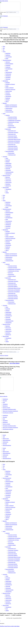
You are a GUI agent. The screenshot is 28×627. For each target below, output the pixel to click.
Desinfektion (7, 184)
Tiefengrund (7, 79)
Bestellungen (5, 405)
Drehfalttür (7, 82)
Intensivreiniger (8, 182)
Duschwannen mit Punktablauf (14, 141)
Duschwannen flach (12, 134)
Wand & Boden (6, 187)
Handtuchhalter (8, 165)
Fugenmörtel (7, 65)
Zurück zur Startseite (4, 355)
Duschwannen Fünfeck (12, 135)
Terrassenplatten (8, 56)
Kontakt (4, 435)
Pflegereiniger (8, 178)
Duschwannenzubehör (9, 151)
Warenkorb (5, 400)
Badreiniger (7, 177)
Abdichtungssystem (12, 154)
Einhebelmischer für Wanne (13, 122)
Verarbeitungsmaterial (7, 60)
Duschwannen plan (11, 144)
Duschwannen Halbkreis (12, 137)
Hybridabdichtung (8, 68)
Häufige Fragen (6, 438)
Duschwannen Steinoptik (13, 147)
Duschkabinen (5, 80)
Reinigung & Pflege (6, 175)
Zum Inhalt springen (4, 0)
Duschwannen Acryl (12, 130)
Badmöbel (5, 103)
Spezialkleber (8, 77)
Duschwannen (8, 129)
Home (4, 46)
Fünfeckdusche (8, 96)
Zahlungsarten (5, 441)
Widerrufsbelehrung (6, 440)
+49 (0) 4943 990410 (14, 363)
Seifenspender (8, 170)
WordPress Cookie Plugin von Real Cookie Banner (10, 626)
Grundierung (7, 67)
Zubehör (7, 192)
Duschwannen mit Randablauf (14, 142)
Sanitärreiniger (8, 180)
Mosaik (6, 58)
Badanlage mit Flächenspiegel (11, 104)
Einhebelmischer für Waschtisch (14, 120)
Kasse (4, 402)
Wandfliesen (7, 55)
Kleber (6, 70)
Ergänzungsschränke (9, 111)
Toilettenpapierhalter (9, 172)
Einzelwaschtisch (8, 110)
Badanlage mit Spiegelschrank (11, 106)
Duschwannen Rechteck (12, 146)
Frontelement (8, 94)
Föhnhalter (7, 161)
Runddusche (7, 98)
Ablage (6, 158)
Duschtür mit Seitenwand (10, 89)
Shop (4, 48)
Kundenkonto (5, 399)
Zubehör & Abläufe (12, 127)
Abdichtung (7, 61)
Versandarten (5, 404)
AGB (4, 436)
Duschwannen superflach (13, 149)
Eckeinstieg (7, 92)
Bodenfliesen (7, 53)
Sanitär (4, 113)
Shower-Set (10, 123)
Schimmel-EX (8, 185)
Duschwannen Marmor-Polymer (14, 139)
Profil (6, 190)
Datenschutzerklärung (7, 445)
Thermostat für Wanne (12, 117)
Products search (3, 12)
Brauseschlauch (11, 125)
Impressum (5, 443)
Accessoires (5, 156)
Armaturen (7, 115)
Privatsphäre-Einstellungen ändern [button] (9, 409)
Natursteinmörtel (8, 72)
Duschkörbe (7, 159)
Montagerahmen (11, 153)
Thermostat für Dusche (12, 118)
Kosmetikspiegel (8, 166)
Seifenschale (7, 168)
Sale (3, 49)
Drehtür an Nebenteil (9, 87)
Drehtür (6, 86)
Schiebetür (7, 99)
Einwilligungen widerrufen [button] (8, 412)
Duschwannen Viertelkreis (13, 132)
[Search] (1, 14)
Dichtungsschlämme (9, 63)
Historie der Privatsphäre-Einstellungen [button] (10, 411)
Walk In (6, 101)
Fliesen (4, 51)
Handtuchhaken (8, 163)
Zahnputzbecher (8, 173)
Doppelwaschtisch (8, 108)
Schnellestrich (8, 75)
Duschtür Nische (8, 91)
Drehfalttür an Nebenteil (10, 84)
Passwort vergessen (6, 407)
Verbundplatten (8, 189)
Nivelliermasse (8, 73)
